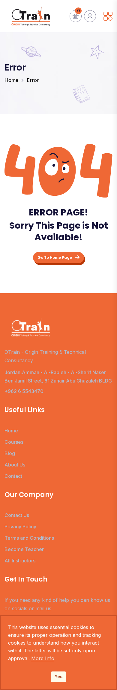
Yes (58, 676)
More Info (42, 658)
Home (11, 80)
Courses (13, 442)
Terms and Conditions (29, 538)
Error (33, 80)
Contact (13, 476)
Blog (9, 453)
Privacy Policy (20, 527)
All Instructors (19, 561)
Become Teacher (24, 549)
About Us (14, 465)
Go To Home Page (55, 257)
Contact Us (16, 515)
